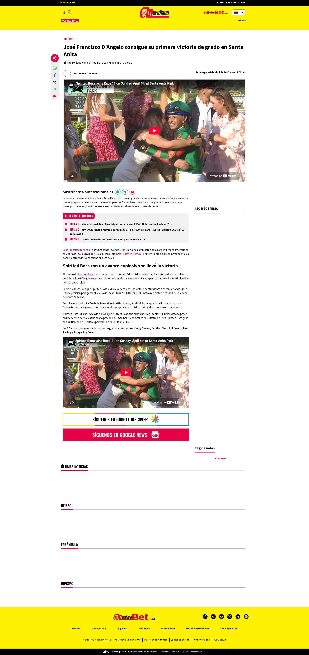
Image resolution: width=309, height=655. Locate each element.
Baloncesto (168, 628)
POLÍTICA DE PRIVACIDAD (128, 640)
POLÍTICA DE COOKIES (156, 640)
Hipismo (68, 39)
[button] (55, 68)
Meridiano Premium (197, 628)
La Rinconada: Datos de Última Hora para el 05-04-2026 (113, 239)
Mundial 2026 (99, 628)
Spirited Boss (85, 274)
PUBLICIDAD (219, 640)
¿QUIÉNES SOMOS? (181, 640)
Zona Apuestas (228, 628)
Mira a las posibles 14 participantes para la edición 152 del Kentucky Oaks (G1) (126, 224)
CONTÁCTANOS (202, 640)
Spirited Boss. (131, 254)
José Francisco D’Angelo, (77, 250)
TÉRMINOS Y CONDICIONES (97, 640)
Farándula (144, 628)
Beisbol (76, 628)
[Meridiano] (154, 12)
